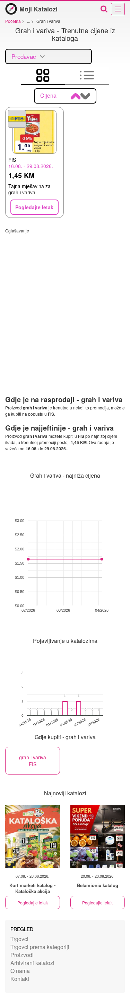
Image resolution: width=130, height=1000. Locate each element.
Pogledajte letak (32, 902)
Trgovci (19, 939)
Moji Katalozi (38, 9)
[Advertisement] (65, 298)
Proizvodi (22, 955)
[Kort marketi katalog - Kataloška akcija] (32, 836)
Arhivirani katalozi (32, 963)
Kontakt (19, 979)
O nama (20, 971)
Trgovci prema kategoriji (39, 947)
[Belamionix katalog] (97, 836)
